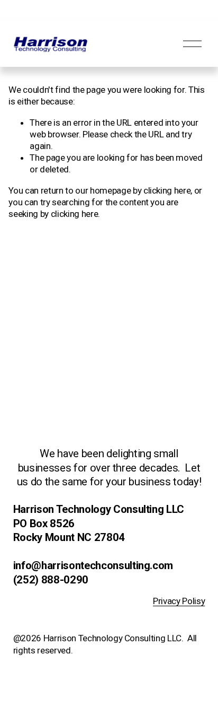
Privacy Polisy (179, 601)
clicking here (167, 190)
